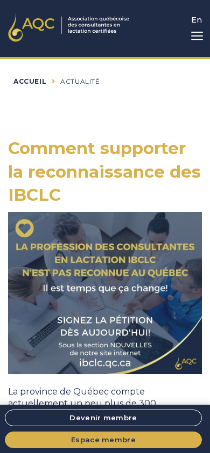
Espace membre (103, 439)
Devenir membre (103, 417)
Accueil (29, 81)
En (196, 20)
